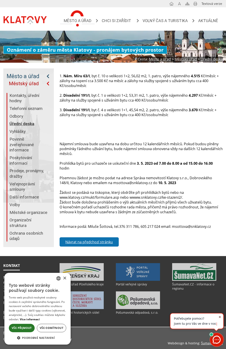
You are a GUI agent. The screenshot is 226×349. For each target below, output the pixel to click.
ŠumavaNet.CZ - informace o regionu (193, 286)
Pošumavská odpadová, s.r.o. (137, 312)
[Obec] (25, 19)
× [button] (64, 278)
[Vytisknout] (195, 4)
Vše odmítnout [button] (51, 328)
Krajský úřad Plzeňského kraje (82, 284)
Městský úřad (24, 83)
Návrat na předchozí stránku (89, 242)
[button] (37, 337)
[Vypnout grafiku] (179, 4)
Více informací (30, 319)
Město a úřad (23, 76)
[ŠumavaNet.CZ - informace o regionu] (194, 279)
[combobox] (58, 278)
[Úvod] (171, 4)
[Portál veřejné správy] (138, 279)
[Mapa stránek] (187, 4)
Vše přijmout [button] (22, 328)
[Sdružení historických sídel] (82, 308)
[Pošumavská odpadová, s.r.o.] (138, 308)
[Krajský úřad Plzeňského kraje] (82, 279)
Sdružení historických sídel (79, 312)
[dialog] (37, 309)
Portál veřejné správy (131, 284)
